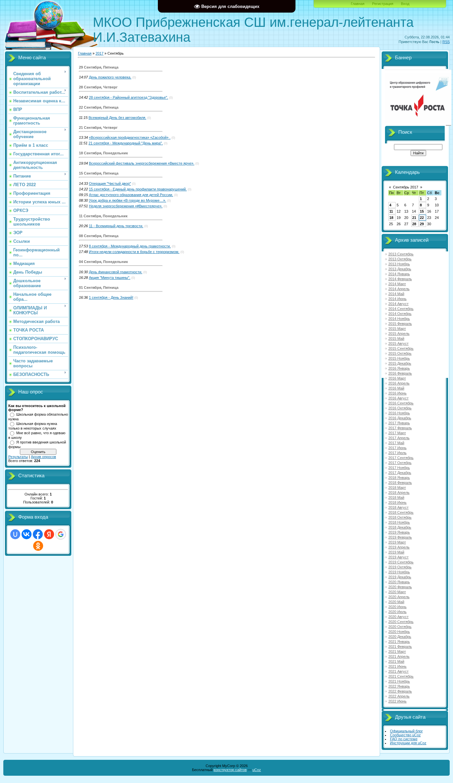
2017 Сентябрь (401, 458)
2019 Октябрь (400, 567)
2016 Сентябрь (401, 403)
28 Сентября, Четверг (98, 87)
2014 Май (396, 294)
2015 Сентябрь (401, 348)
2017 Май (396, 443)
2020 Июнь (397, 607)
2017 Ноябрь (399, 468)
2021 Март (397, 651)
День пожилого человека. (110, 77)
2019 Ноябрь (399, 572)
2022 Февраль (400, 691)
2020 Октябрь (400, 627)
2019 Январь (399, 532)
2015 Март (397, 329)
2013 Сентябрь (401, 254)
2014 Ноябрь (399, 319)
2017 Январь (399, 423)
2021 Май (396, 661)
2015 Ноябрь (399, 358)
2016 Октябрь (400, 408)
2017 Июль (397, 453)
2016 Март (397, 378)
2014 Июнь (397, 299)
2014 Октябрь (400, 314)
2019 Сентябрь (401, 562)
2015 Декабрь (399, 363)
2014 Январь (399, 274)
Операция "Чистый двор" (110, 183)
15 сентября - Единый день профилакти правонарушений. (138, 189)
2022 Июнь (397, 701)
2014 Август (398, 304)
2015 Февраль (400, 324)
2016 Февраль (400, 373)
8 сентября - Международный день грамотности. (130, 246)
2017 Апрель (399, 438)
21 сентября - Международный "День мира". (126, 143)
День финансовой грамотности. (115, 272)
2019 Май (396, 552)
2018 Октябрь (400, 517)
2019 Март (397, 542)
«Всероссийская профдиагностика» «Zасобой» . (129, 137)
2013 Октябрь (400, 259)
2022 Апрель (399, 696)
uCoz (256, 770)
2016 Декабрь (399, 418)
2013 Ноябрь (399, 264)
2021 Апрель (399, 656)
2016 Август (398, 398)
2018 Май (396, 497)
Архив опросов (43, 457)
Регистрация (382, 4)
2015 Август (398, 343)
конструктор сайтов (230, 770)
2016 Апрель (399, 383)
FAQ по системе (404, 739)
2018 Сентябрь (401, 512)
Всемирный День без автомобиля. (117, 118)
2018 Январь (399, 478)
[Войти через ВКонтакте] (27, 534)
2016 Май (396, 388)
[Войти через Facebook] (38, 534)
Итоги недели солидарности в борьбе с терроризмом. (134, 252)
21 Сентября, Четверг (98, 128)
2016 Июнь (397, 393)
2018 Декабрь (399, 527)
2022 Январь (399, 686)
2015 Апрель (399, 334)
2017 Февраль (400, 428)
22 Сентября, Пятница (98, 107)
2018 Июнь (397, 502)
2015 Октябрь (400, 353)
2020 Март (397, 592)
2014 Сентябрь (401, 309)
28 (414, 224)
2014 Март (397, 284)
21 (414, 218)
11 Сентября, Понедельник (103, 216)
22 (422, 218)
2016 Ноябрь (399, 413)
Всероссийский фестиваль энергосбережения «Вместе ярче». (141, 163)
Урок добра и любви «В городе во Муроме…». (127, 200)
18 (391, 218)
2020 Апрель (399, 597)
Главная (357, 4)
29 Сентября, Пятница (98, 67)
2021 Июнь (397, 666)
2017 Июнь (397, 448)
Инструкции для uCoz (408, 743)
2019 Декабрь (399, 577)
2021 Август (398, 671)
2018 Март (397, 488)
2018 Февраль (400, 483)
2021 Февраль (400, 647)
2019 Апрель (399, 547)
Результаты (18, 457)
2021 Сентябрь (401, 676)
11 (391, 211)
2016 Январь (399, 368)
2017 (99, 53)
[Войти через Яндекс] (49, 534)
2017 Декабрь (399, 473)
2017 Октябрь (400, 463)
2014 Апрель (399, 289)
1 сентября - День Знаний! (111, 297)
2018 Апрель (399, 493)
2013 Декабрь (399, 269)
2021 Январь (399, 642)
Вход (405, 4)
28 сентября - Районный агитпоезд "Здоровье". (128, 97)
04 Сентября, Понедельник (103, 262)
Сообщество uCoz (405, 735)
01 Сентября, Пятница (98, 287)
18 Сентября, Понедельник (103, 153)
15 (422, 211)
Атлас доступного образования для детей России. (131, 195)
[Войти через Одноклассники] (38, 546)
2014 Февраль (400, 279)
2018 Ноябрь (399, 522)
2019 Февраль (400, 537)
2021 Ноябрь (399, 681)
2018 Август (398, 507)
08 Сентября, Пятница (98, 236)
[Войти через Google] (60, 534)
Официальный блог (406, 731)
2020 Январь (399, 582)
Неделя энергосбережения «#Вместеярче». (125, 206)
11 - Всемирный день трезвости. (116, 226)
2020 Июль (397, 612)
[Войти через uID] (15, 534)
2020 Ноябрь (399, 632)
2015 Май (396, 338)
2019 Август (398, 557)
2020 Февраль (400, 587)
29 (422, 224)
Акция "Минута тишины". (109, 278)
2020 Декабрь (399, 637)
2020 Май (396, 602)
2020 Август (398, 617)
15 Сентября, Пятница (98, 173)
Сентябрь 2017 (405, 187)
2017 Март (397, 433)
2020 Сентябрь (401, 622)
